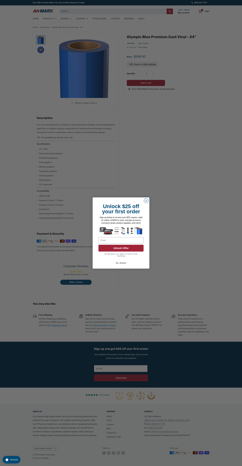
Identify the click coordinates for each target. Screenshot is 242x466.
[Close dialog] (146, 200)
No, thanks (121, 263)
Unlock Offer (121, 248)
